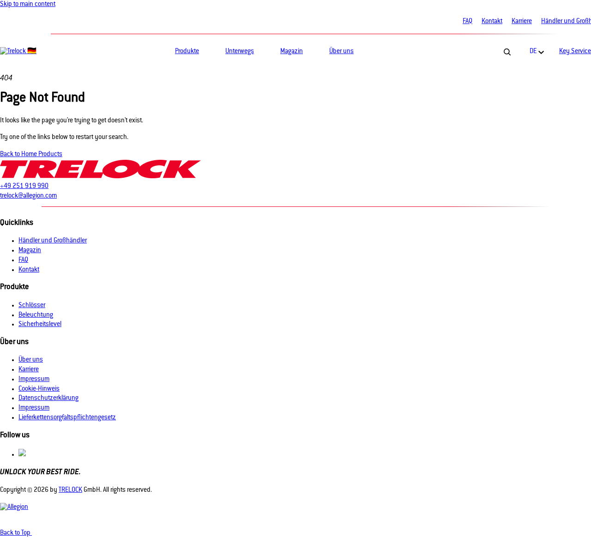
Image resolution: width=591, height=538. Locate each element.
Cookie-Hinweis (39, 389)
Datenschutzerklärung (48, 398)
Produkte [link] (187, 51)
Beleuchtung (35, 315)
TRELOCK (70, 490)
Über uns (30, 360)
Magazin (29, 250)
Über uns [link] (341, 51)
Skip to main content (27, 4)
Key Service (575, 51)
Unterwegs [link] (239, 51)
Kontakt (492, 21)
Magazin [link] (291, 51)
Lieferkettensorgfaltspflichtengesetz (67, 418)
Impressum (33, 379)
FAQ (467, 21)
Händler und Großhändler (52, 241)
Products (50, 154)
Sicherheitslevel (39, 324)
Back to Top (16, 533)
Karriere (522, 21)
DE (533, 51)
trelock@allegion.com (28, 196)
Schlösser (31, 305)
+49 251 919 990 (24, 186)
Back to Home (19, 154)
